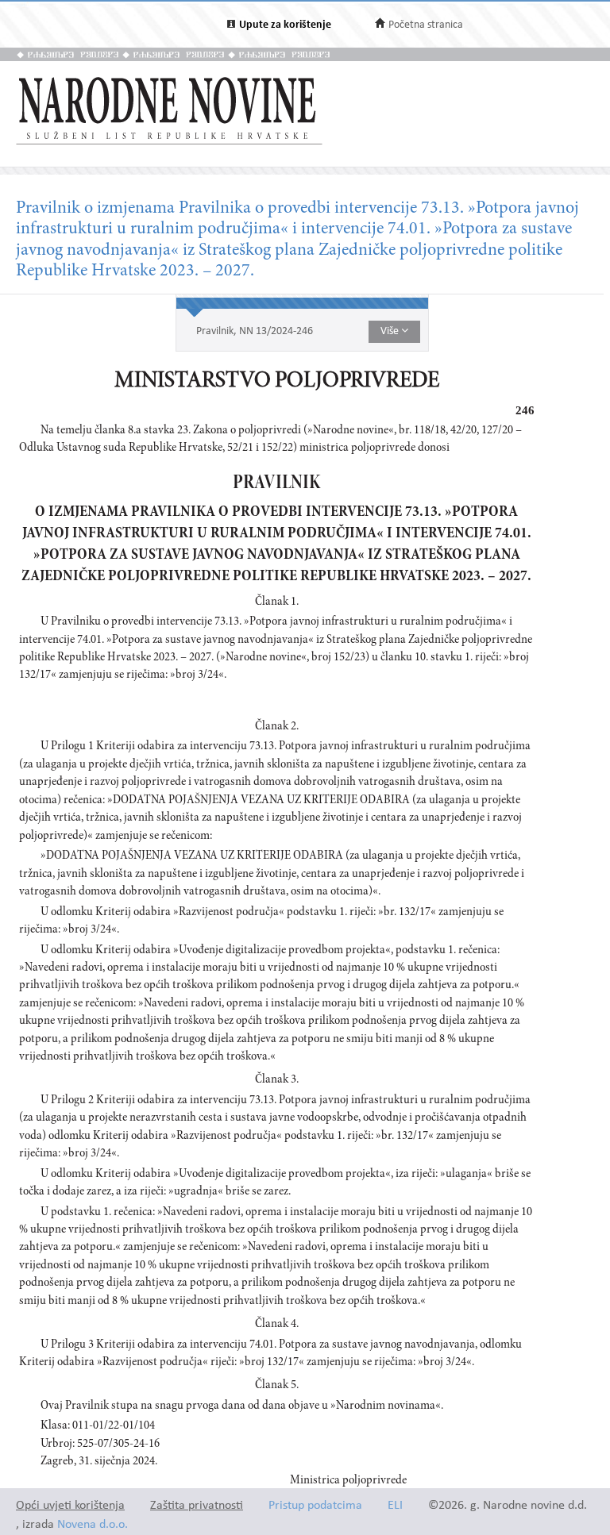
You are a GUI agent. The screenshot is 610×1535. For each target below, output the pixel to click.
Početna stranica (425, 25)
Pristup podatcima (315, 1506)
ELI (395, 1506)
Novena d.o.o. (92, 1525)
